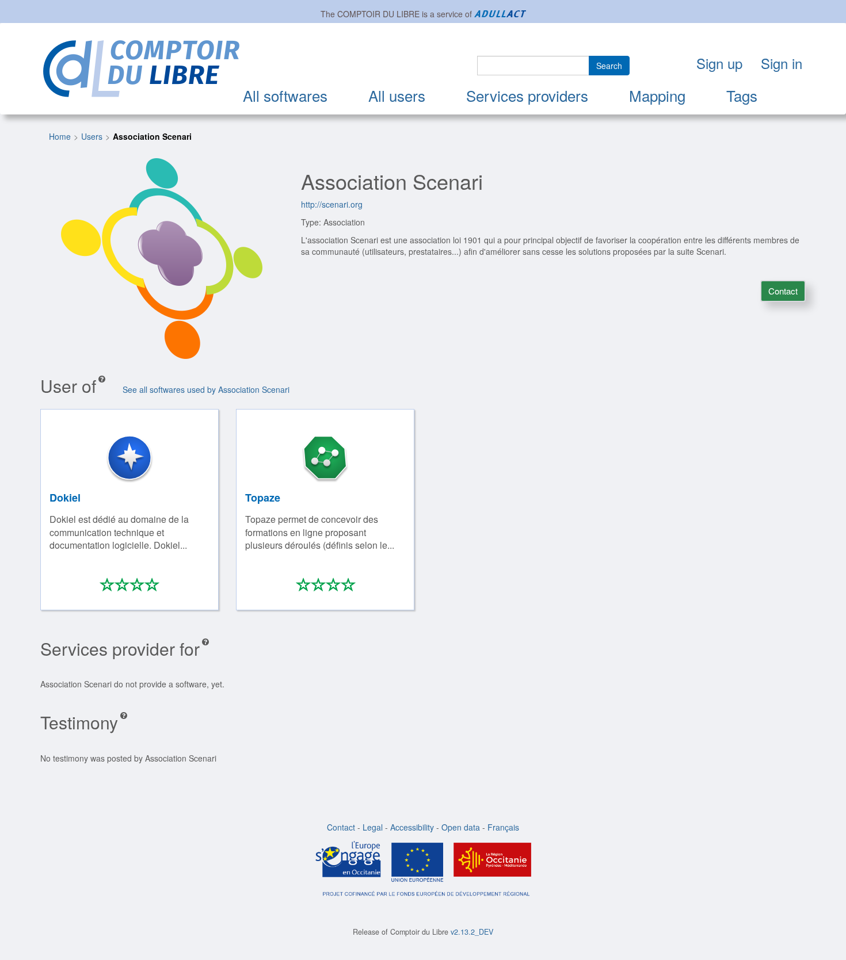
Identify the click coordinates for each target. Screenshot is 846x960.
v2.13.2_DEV (472, 932)
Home (60, 136)
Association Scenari (152, 136)
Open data (460, 827)
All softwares (285, 95)
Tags (741, 95)
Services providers (527, 95)
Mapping (657, 95)
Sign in (781, 63)
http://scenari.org (332, 204)
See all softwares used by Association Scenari (206, 389)
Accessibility (412, 827)
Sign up (719, 63)
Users (91, 136)
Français (503, 827)
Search (609, 65)
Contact (783, 291)
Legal (373, 827)
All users (396, 95)
